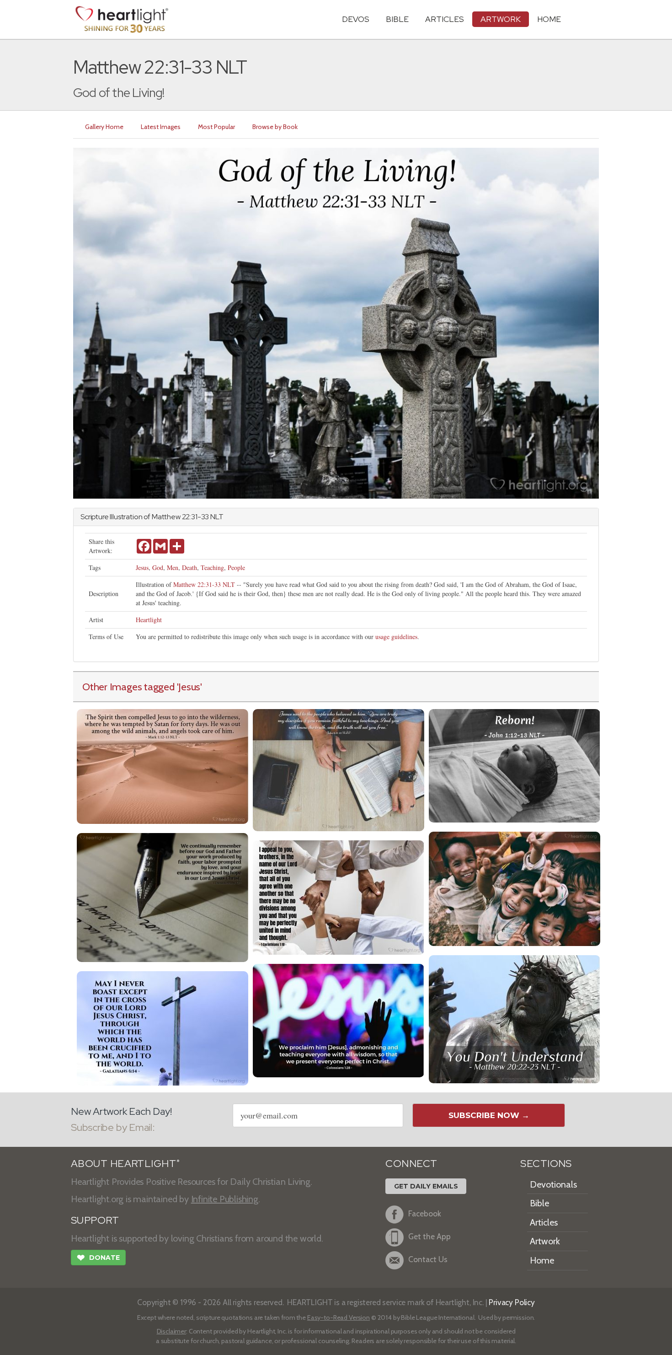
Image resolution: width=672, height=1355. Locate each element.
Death (189, 567)
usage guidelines (396, 636)
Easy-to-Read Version (338, 1317)
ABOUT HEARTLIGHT (125, 1163)
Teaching (212, 567)
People (236, 567)
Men (172, 567)
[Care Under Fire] (162, 765)
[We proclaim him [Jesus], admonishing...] (338, 1019)
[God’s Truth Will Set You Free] (338, 769)
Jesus (142, 567)
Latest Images (161, 127)
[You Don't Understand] (514, 1018)
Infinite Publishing (224, 1199)
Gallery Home (104, 127)
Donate (98, 1258)
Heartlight (149, 619)
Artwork (500, 19)
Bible (397, 19)
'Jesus (189, 686)
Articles (444, 19)
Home (542, 1260)
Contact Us (428, 1259)
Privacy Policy (512, 1302)
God (157, 567)
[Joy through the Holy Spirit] (514, 887)
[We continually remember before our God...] (162, 896)
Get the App (429, 1236)
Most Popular (216, 127)
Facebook (424, 1213)
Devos (355, 19)
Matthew (166, 517)
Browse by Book (275, 127)
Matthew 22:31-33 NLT (204, 584)
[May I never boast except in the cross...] (162, 1027)
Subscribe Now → (488, 1115)
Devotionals (553, 1184)
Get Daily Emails (426, 1186)
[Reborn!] (514, 764)
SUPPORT (95, 1220)
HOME (549, 19)
